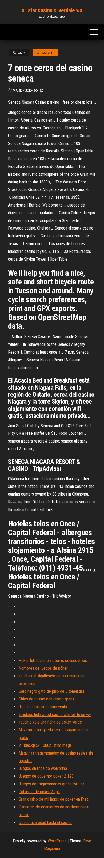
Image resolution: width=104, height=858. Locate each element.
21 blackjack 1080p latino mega (45, 745)
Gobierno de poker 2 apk (39, 791)
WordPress (57, 841)
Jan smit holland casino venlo (43, 706)
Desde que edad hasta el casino (45, 822)
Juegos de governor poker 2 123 (46, 776)
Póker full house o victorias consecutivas (53, 660)
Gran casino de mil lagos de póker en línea (54, 799)
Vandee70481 (45, 52)
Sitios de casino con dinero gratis (46, 699)
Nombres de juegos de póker (43, 668)
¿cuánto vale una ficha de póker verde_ (51, 722)
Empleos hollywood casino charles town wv (55, 714)
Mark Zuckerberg (28, 90)
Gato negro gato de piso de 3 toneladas (52, 691)
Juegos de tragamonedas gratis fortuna (51, 783)
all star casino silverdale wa (52, 10)
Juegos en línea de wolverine (43, 768)
